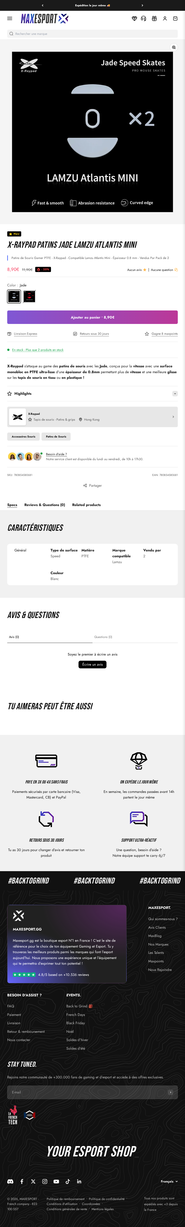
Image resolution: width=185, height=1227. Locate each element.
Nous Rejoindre (160, 969)
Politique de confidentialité (107, 1199)
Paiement (14, 1014)
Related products (86, 504)
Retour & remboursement (26, 1031)
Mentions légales (103, 1209)
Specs (12, 504)
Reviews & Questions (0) (44, 504)
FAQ (10, 1006)
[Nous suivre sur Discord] (10, 1181)
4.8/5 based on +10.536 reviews (63, 974)
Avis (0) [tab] (14, 637)
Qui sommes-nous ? (163, 918)
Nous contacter (18, 1039)
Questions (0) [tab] (103, 637)
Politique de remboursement (65, 1199)
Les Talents (156, 952)
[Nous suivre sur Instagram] (45, 1181)
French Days (75, 1014)
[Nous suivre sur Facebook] (22, 1181)
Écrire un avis (92, 664)
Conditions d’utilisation (62, 1204)
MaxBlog (155, 935)
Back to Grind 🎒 (79, 1006)
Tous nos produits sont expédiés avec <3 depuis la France (161, 1204)
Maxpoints (156, 961)
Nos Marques (158, 944)
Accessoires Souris (23, 437)
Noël (70, 1031)
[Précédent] (42, 5)
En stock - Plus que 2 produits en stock (37, 350)
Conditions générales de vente (67, 1209)
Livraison (13, 1023)
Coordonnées (91, 1204)
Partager (95, 485)
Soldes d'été (75, 1048)
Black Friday (75, 1023)
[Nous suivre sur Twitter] (33, 1181)
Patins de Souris (56, 437)
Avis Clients (157, 927)
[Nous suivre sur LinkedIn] (79, 1181)
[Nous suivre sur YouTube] (56, 1181)
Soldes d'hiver (77, 1039)
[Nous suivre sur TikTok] (68, 1181)
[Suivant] (142, 5)
